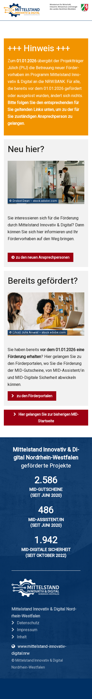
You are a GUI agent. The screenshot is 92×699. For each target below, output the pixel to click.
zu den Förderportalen (34, 396)
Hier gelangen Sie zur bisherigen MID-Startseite (49, 417)
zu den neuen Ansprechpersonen (43, 257)
